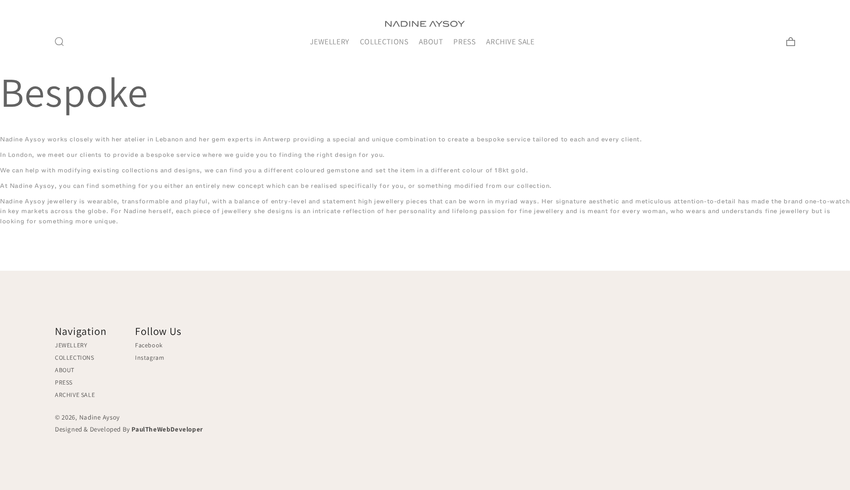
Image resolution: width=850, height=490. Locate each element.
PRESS (464, 41)
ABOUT (431, 41)
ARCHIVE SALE (510, 41)
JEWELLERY (329, 41)
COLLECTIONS (384, 41)
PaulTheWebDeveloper (167, 429)
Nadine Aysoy (99, 417)
